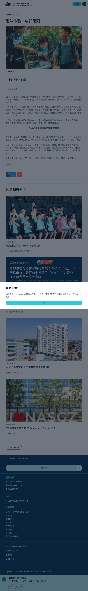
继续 (44, 303)
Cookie (77, 293)
